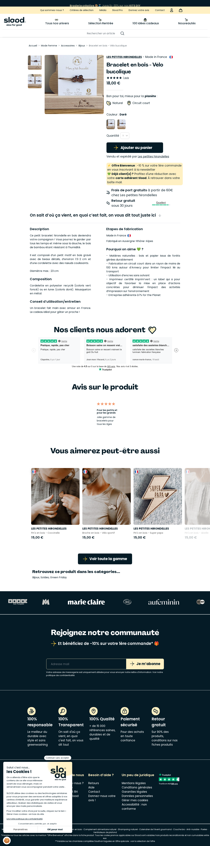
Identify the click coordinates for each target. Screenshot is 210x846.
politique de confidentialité (60, 675)
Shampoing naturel (128, 829)
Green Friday (58, 577)
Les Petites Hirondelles (124, 57)
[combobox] (124, 135)
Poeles (204, 829)
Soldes (45, 577)
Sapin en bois (75, 829)
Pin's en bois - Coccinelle (45, 532)
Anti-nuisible (193, 829)
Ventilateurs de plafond (105, 832)
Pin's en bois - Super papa (148, 532)
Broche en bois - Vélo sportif (98, 532)
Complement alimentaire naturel (100, 829)
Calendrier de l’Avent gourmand (155, 829)
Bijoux (35, 577)
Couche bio (179, 829)
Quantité (112, 136)
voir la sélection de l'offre (142, 841)
